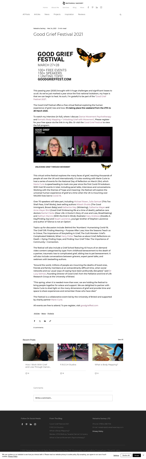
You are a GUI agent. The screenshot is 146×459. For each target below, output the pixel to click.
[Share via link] (50, 321)
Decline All (126, 455)
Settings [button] (116, 455)
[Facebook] (88, 7)
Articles (37, 14)
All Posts (26, 14)
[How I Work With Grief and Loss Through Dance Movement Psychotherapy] (38, 352)
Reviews (81, 14)
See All (120, 340)
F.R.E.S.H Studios (68, 364)
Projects (57, 14)
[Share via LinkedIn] (45, 321)
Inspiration (69, 14)
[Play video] (73, 149)
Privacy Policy (12, 456)
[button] (66, 7)
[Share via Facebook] (34, 321)
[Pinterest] (92, 7)
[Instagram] (101, 7)
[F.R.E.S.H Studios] (73, 352)
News (47, 14)
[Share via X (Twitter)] (40, 321)
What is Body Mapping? (106, 364)
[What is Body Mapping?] (107, 352)
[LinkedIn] (97, 7)
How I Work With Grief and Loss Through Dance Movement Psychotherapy (38, 365)
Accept (136, 455)
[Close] (143, 455)
